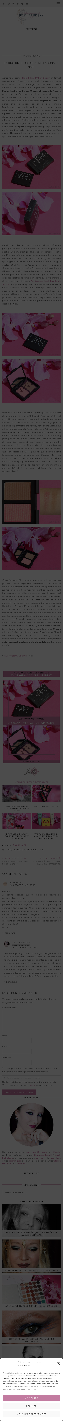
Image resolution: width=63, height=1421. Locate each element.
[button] (58, 1363)
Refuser (31, 1406)
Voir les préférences (31, 1414)
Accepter (31, 1398)
